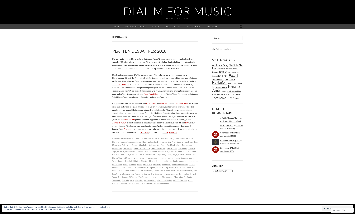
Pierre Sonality (162, 168)
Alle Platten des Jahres (221, 49)
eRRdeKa (173, 152)
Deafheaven (127, 148)
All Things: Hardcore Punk (230, 121)
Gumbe (232, 79)
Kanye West (151, 104)
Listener (159, 161)
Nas (239, 91)
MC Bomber (117, 164)
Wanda (236, 98)
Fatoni (233, 75)
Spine (118, 174)
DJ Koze (120, 152)
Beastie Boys (224, 69)
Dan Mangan (187, 145)
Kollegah (223, 91)
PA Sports (151, 168)
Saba (127, 171)
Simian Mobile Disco (120, 84)
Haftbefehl (219, 82)
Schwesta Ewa (218, 95)
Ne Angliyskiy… (226, 125)
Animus (130, 142)
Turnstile (125, 180)
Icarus (230, 83)
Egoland (215, 76)
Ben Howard (162, 142)
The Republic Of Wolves (127, 177)
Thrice (239, 94)
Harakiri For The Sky (186, 155)
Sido (227, 94)
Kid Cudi (163, 104)
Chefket (223, 72)
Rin (186, 123)
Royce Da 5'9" (118, 171)
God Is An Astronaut (147, 155)
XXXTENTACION (119, 123)
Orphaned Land (140, 168)
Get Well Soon (118, 155)
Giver (127, 155)
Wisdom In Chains (164, 180)
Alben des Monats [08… (230, 140)
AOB (154, 142)
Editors (161, 152)
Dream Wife (130, 152)
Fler (226, 79)
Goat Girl (134, 155)
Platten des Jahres (132, 139)
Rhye (189, 168)
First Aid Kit (192, 152)
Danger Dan (117, 148)
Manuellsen (183, 161)
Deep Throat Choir (151, 94)
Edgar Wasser (235, 72)
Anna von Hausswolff (142, 142)
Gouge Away (161, 155)
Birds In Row (182, 142)
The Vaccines (167, 177)
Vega (132, 180)
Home (116, 27)
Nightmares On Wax (180, 164)
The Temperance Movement (150, 177)
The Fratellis (183, 174)
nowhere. (116, 168)
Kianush (121, 161)
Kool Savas (232, 91)
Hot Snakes (127, 158)
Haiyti (175, 155)
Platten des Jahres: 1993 (230, 144)
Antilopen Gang (220, 65)
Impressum (211, 27)
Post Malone (129, 129)
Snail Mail (175, 171)
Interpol (141, 158)
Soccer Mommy (186, 171)
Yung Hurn (124, 183)
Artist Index (193, 27)
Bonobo (234, 68)
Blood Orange (131, 145)
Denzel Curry (129, 120)
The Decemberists (169, 174)
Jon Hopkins (168, 158)
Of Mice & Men (127, 168)
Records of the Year (136, 27)
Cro (229, 72)
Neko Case (147, 164)
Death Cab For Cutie (142, 148)
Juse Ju (184, 158)
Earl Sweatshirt (151, 152)
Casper (215, 72)
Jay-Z (236, 83)
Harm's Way (117, 158)
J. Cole (165, 132)
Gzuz (169, 155)
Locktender (167, 161)
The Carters (145, 174)
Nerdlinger (157, 164)
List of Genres (174, 27)
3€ (159, 139)
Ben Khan (172, 142)
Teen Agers (134, 174)
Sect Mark (148, 171)
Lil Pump (151, 161)
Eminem (223, 75)
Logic (175, 161)
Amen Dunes (179, 139)
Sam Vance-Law (136, 171)
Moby (139, 164)
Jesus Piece (157, 158)
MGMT (125, 164)
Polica (171, 168)
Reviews (156, 27)
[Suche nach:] (241, 27)
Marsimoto (193, 161)
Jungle (177, 158)
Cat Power (161, 145)
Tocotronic (116, 180)
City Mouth (171, 145)
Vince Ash (139, 180)
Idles (135, 158)
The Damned (156, 174)
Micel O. (132, 164)
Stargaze (125, 174)
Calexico (152, 145)
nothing (192, 164)
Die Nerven (182, 148)
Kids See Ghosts (181, 104)
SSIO (233, 95)
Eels (166, 152)
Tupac (230, 98)
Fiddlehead (182, 152)
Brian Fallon (143, 145)
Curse (178, 145)
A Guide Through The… (229, 118)
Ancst (123, 142)
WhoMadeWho (150, 180)
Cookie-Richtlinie (71, 210)
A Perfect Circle (167, 139)
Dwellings (140, 152)
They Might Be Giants (183, 177)
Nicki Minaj (144, 132)
